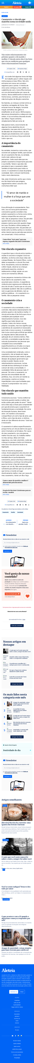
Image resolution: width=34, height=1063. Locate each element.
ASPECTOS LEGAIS (17, 1049)
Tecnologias (6, 899)
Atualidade (17, 1000)
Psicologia (5, 840)
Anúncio (17, 1023)
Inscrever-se (7, 551)
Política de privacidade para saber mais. (16, 547)
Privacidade (17, 1057)
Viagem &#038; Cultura (17, 1007)
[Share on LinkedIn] (20, 72)
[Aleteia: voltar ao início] (17, 2)
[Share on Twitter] (23, 72)
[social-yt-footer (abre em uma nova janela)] (12, 1036)
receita (5, 805)
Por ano (17, 1030)
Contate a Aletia (17, 1055)
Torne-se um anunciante (17, 1052)
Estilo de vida (5, 12)
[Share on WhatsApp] (29, 72)
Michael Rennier (20, 25)
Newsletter (17, 1014)
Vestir (17, 1020)
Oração (27, 7)
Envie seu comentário (17, 625)
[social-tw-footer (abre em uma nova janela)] (18, 1036)
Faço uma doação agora (11, 594)
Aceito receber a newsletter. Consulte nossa (16, 547)
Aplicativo (17, 1016)
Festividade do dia (11, 750)
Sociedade (20, 512)
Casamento (6, 512)
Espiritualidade (17, 1005)
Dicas (4, 931)
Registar (6, 7)
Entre (24, 619)
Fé (3, 869)
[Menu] (6, 3)
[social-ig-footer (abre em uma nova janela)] (21, 1036)
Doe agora (16, 7)
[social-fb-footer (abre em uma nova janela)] (15, 1036)
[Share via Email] (26, 72)
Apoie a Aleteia (17, 1043)
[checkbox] (3, 546)
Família (13, 512)
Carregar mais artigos (17, 684)
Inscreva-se (17, 1018)
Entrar (21, 992)
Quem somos (17, 1046)
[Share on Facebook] (17, 72)
